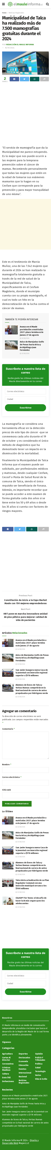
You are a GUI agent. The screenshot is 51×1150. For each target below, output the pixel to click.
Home (4, 13)
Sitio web (6, 790)
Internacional (25, 1073)
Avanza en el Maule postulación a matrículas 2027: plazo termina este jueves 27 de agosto (31, 643)
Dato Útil (6, 1077)
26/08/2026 (25, 338)
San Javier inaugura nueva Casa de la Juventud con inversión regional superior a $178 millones (32, 673)
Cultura (5, 1074)
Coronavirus (8, 1064)
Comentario (8, 729)
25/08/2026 (25, 353)
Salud (38, 1067)
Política (38, 1064)
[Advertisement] (25, 110)
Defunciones (8, 1081)
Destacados (24, 1057)
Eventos (22, 1069)
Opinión (39, 1054)
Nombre (6, 764)
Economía (23, 1061)
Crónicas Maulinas (6, 1068)
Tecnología (40, 1071)
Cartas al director (6, 1058)
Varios (38, 1075)
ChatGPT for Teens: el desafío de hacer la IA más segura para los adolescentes (31, 901)
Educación (23, 1065)
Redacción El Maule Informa (20, 44)
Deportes (23, 1054)
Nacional (23, 1076)
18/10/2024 (9, 48)
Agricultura (7, 1054)
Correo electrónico (12, 777)
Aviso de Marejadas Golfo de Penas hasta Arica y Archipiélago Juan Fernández (32, 658)
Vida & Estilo (41, 1079)
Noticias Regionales (16, 13)
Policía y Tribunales (40, 1058)
